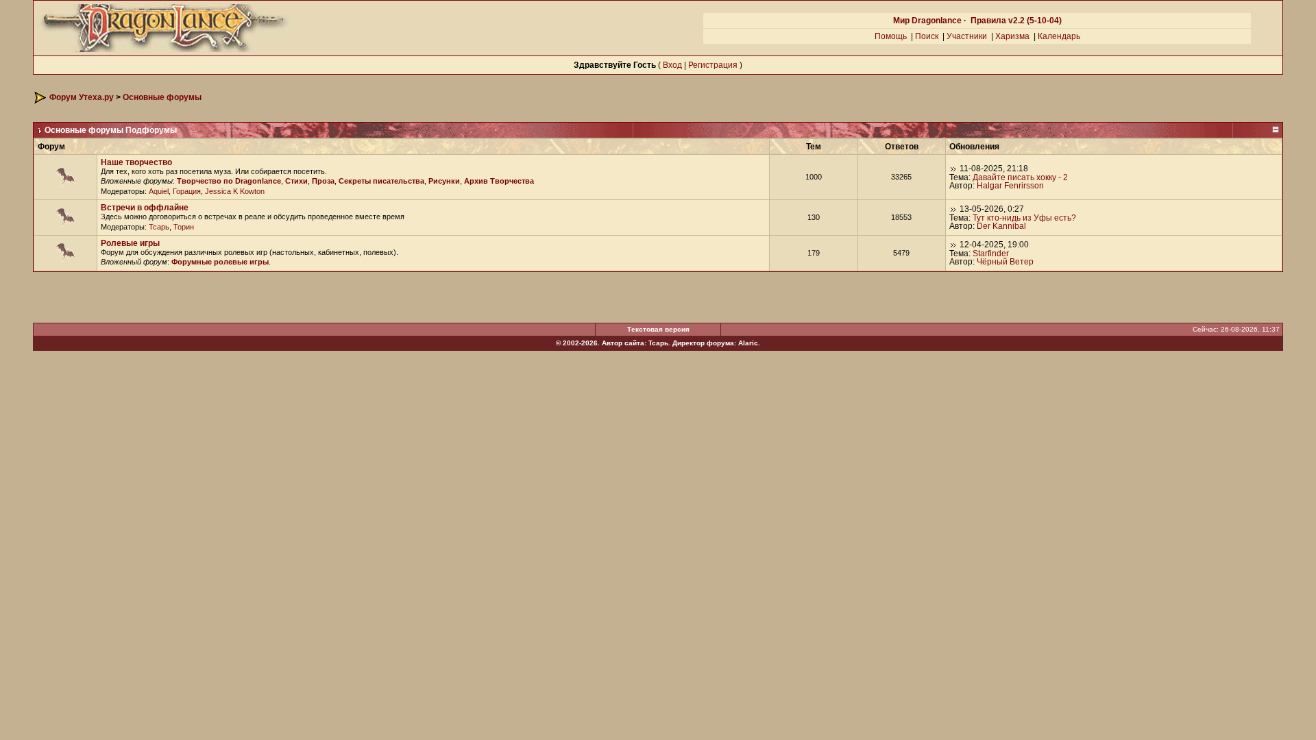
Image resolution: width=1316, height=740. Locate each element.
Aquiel (159, 191)
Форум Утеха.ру (81, 97)
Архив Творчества (499, 181)
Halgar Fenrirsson (1010, 185)
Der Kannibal (1001, 226)
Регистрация (713, 65)
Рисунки (444, 181)
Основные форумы (162, 97)
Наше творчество (136, 162)
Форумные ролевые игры (220, 262)
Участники (967, 36)
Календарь (1059, 36)
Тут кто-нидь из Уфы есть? (1024, 218)
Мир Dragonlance (927, 20)
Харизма (1012, 36)
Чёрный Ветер (1005, 262)
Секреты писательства (381, 181)
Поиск (926, 36)
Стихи (296, 181)
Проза (323, 181)
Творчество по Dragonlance (229, 181)
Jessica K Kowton (235, 191)
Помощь (891, 36)
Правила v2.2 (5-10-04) (1016, 20)
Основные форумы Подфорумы (111, 130)
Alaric (748, 343)
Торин (183, 227)
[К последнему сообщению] (953, 168)
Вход (672, 65)
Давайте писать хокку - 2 (1020, 177)
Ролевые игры (130, 243)
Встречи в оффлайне (144, 207)
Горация (187, 191)
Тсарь (159, 227)
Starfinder (991, 253)
